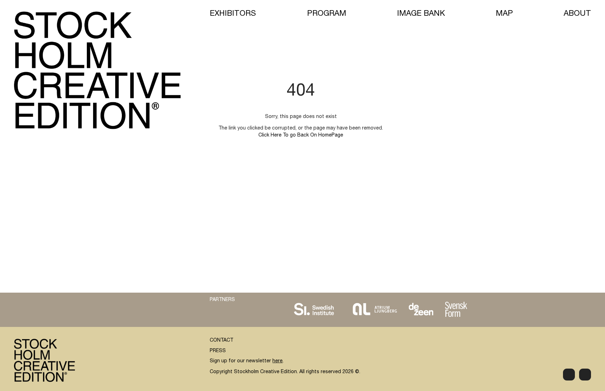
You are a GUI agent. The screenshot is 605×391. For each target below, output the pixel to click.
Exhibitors (233, 14)
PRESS (218, 351)
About (577, 14)
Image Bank (421, 14)
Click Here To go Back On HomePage (300, 135)
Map (504, 14)
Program (326, 14)
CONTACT (221, 340)
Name (418, 290)
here (277, 361)
